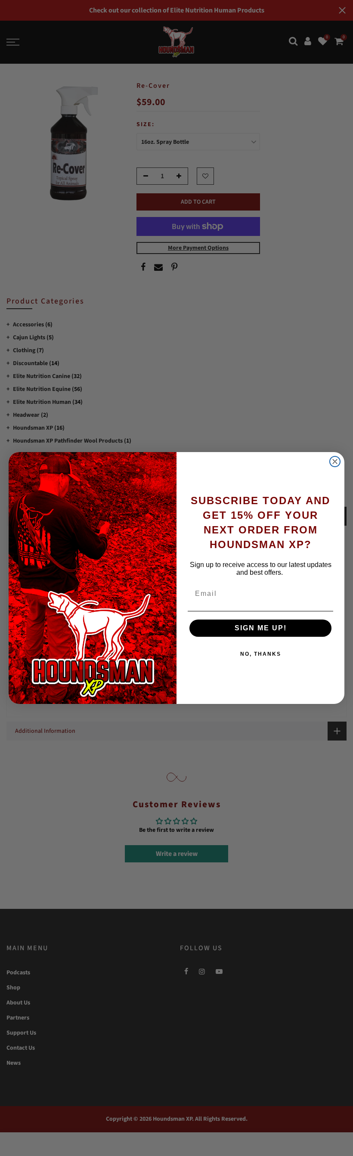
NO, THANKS (260, 654)
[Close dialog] (335, 461)
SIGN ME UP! (261, 628)
